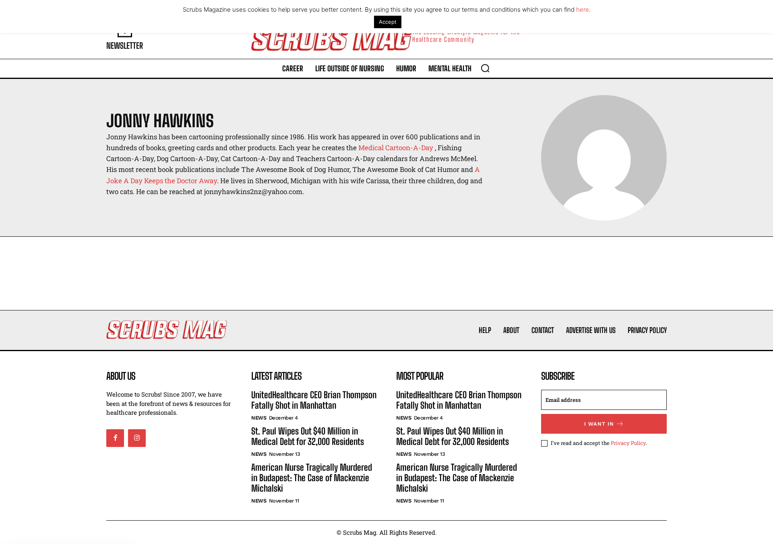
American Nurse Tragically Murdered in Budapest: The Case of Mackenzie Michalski (311, 478)
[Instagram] (137, 438)
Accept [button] (388, 22)
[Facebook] (115, 438)
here (582, 9)
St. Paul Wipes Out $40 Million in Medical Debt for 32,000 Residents (307, 436)
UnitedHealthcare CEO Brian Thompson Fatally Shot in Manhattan (313, 400)
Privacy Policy (628, 443)
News (258, 418)
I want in (599, 424)
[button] (485, 68)
